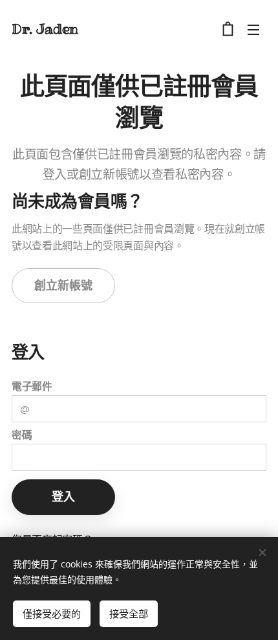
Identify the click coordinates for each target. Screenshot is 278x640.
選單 (253, 29)
